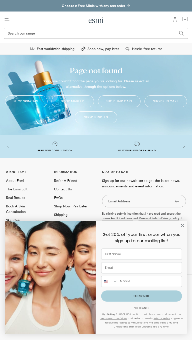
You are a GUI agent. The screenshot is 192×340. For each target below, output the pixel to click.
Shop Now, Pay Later (71, 206)
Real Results (15, 198)
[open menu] (7, 20)
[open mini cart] (185, 19)
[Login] (175, 20)
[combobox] (109, 281)
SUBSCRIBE (142, 296)
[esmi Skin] (95, 20)
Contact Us (63, 189)
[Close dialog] (182, 225)
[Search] (181, 33)
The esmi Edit (17, 189)
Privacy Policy (162, 318)
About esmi (15, 181)
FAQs (58, 198)
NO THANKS (141, 308)
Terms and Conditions (113, 318)
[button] (8, 146)
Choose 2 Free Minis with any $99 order (93, 6)
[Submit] (177, 201)
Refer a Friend (65, 181)
